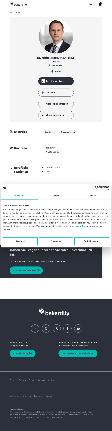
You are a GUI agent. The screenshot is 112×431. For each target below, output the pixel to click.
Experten (22, 380)
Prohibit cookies (91, 241)
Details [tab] (56, 195)
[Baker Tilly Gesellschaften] (54, 312)
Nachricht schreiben (57, 103)
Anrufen (50, 92)
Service (13, 380)
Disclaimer (27, 396)
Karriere (51, 380)
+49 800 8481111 (18, 342)
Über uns (41, 380)
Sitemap (49, 396)
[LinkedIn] (35, 328)
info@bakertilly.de (19, 345)
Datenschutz (15, 396)
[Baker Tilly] (19, 4)
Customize (56, 241)
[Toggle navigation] (99, 4)
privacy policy (79, 226)
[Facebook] (67, 328)
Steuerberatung (68, 132)
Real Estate (49, 132)
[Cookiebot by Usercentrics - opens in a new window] (97, 188)
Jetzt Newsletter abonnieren (78, 353)
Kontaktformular (22, 353)
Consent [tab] (19, 195)
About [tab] (93, 195)
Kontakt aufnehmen (24, 270)
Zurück (16, 12)
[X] (57, 328)
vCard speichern (55, 115)
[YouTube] (78, 328)
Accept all (20, 241)
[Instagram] (46, 328)
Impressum (38, 396)
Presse (31, 380)
